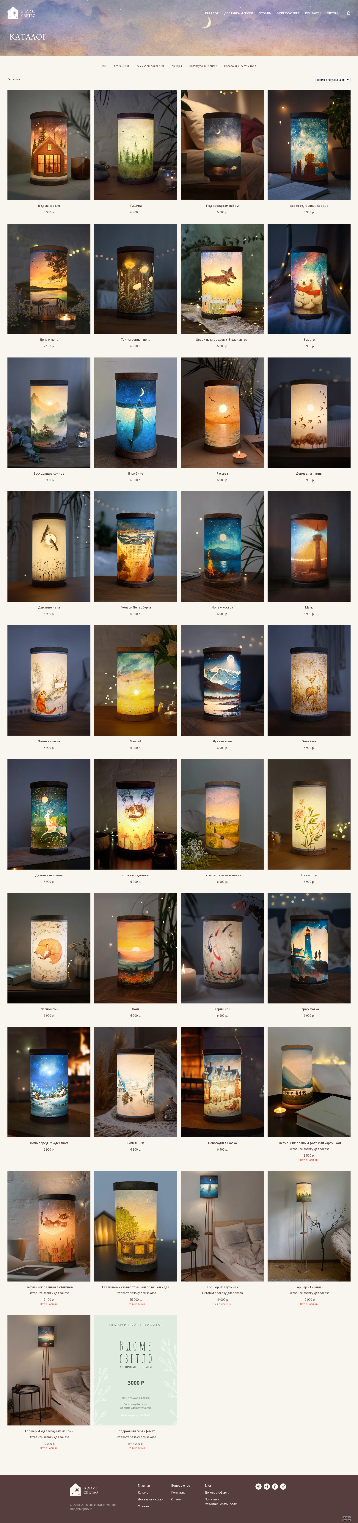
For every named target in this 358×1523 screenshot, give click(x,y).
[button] (349, 13)
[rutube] (283, 1488)
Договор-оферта (217, 1492)
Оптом (332, 13)
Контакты (313, 13)
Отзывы (265, 13)
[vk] (258, 1488)
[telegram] (267, 1488)
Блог (208, 1485)
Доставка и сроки (238, 13)
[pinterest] (275, 1488)
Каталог (212, 13)
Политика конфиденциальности (221, 1501)
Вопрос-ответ (288, 13)
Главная (144, 1485)
